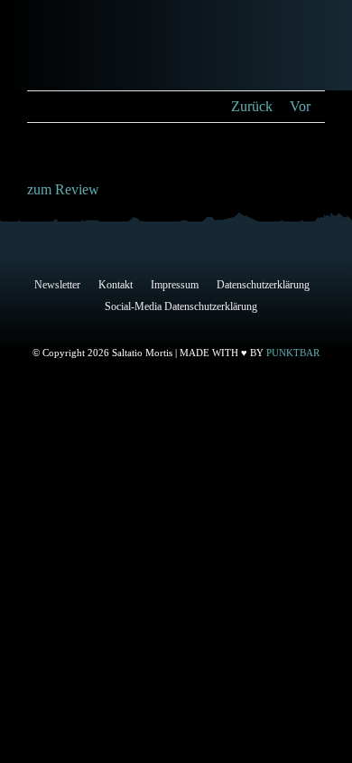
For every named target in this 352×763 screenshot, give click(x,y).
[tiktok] (176, 326)
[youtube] (204, 326)
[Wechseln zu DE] (241, 47)
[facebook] (89, 326)
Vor (300, 106)
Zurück (252, 106)
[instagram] (147, 326)
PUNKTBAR (293, 352)
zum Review (63, 189)
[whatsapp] (233, 326)
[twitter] (118, 326)
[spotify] (262, 326)
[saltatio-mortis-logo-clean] (84, 45)
